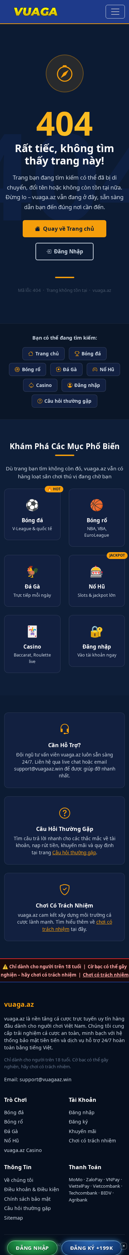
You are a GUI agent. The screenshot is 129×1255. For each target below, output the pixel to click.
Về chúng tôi (18, 1180)
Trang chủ (47, 353)
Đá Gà (70, 369)
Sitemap (13, 1217)
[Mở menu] (115, 12)
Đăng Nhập (68, 251)
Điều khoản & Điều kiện (31, 1189)
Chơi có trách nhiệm (106, 975)
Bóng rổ (31, 369)
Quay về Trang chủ (68, 228)
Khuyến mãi (82, 1131)
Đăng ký (78, 1121)
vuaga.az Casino (23, 1150)
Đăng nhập (87, 385)
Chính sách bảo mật (27, 1199)
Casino (44, 385)
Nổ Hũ (107, 369)
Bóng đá (91, 353)
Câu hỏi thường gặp (68, 401)
